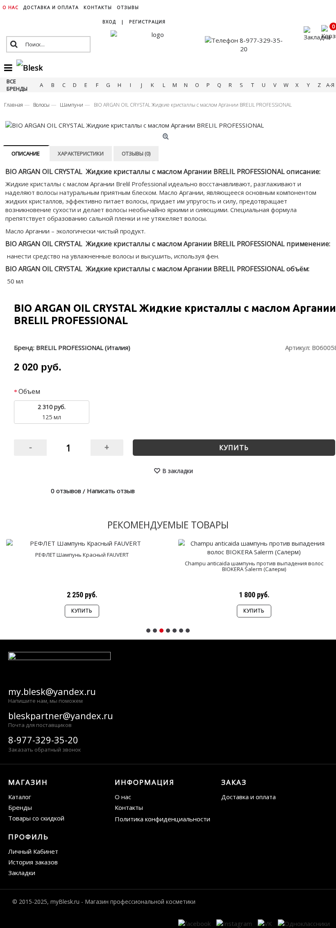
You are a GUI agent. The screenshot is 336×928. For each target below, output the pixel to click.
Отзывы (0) (136, 153)
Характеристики (81, 153)
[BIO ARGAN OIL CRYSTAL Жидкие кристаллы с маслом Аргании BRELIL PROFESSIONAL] (166, 125)
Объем (29, 391)
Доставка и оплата (248, 797)
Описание (25, 153)
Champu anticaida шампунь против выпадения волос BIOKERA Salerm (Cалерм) (254, 566)
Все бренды (17, 85)
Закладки (21, 873)
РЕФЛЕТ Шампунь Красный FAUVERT (82, 554)
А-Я (330, 85)
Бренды (20, 807)
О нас (123, 797)
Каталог (19, 797)
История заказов (33, 862)
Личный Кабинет (33, 851)
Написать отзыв (111, 491)
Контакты (129, 807)
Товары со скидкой (36, 818)
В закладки (177, 471)
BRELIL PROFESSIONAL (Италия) (83, 347)
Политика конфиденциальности (162, 819)
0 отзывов (66, 491)
